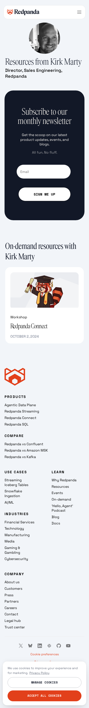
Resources (60, 486)
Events (57, 493)
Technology (14, 528)
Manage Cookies (44, 682)
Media (9, 541)
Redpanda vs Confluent (24, 444)
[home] (23, 12)
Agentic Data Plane (20, 405)
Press (9, 595)
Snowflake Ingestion (13, 493)
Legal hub (13, 620)
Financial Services (19, 522)
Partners (12, 601)
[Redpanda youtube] (68, 646)
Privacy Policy (39, 673)
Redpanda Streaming (22, 411)
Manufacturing (17, 535)
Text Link (12, 270)
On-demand (61, 499)
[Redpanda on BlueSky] (30, 646)
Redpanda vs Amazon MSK (26, 450)
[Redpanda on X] (21, 646)
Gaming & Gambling (12, 550)
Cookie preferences (44, 654)
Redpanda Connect (20, 418)
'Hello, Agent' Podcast (62, 508)
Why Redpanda (64, 480)
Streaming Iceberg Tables (16, 482)
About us (12, 582)
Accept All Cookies (44, 695)
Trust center (15, 627)
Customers (13, 588)
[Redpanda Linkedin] (40, 646)
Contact (11, 614)
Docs (56, 523)
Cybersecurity (16, 559)
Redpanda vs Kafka (20, 457)
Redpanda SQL (17, 424)
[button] (79, 12)
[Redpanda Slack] (49, 646)
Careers (11, 608)
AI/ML (9, 502)
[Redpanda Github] (59, 646)
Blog (55, 517)
